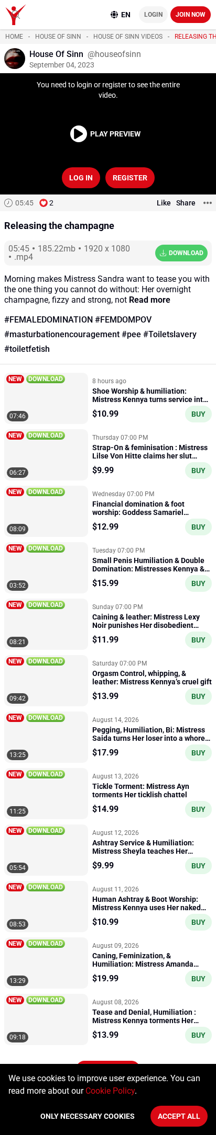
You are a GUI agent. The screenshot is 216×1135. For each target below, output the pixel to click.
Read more (149, 300)
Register (130, 178)
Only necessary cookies (87, 1116)
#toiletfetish (27, 349)
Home (14, 36)
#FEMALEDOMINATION (48, 320)
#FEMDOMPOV (123, 320)
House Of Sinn (58, 36)
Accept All (179, 1116)
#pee (131, 334)
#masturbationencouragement (62, 334)
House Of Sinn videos (128, 36)
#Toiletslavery (170, 334)
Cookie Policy (110, 1091)
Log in (81, 178)
